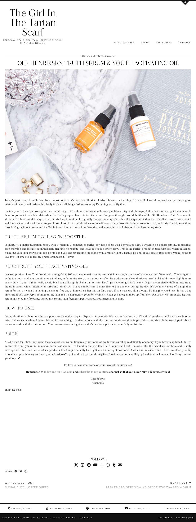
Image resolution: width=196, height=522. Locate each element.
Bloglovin (177, 508)
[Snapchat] (108, 465)
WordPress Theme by (176, 517)
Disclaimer (164, 42)
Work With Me (124, 42)
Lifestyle (87, 517)
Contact (184, 42)
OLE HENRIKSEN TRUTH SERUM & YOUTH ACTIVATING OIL (98, 63)
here (166, 350)
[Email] (120, 465)
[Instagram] (82, 465)
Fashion (71, 517)
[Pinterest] (89, 465)
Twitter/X (21, 508)
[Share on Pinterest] (26, 471)
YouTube (138, 508)
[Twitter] (76, 465)
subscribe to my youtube (93, 372)
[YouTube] (95, 465)
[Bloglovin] (102, 465)
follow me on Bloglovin (58, 372)
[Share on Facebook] (16, 471)
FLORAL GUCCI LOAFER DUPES (27, 485)
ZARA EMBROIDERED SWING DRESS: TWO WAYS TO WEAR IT (148, 485)
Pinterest (99, 508)
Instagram (60, 508)
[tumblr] (114, 465)
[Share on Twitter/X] (21, 471)
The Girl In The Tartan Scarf (32, 22)
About (145, 42)
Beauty (109, 56)
